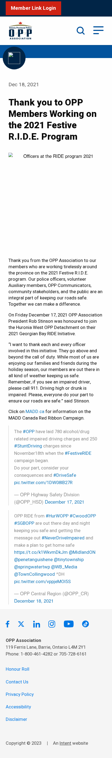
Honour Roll (17, 669)
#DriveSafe (64, 475)
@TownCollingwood (34, 574)
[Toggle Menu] (98, 29)
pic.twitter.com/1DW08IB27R (43, 482)
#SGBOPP (24, 523)
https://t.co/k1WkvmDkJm (41, 552)
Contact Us (17, 682)
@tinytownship (69, 559)
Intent (65, 743)
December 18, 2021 (34, 600)
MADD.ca (35, 411)
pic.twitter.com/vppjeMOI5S (42, 581)
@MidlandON (82, 552)
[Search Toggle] (81, 31)
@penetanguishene (33, 559)
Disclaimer (16, 719)
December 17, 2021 (64, 501)
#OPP (29, 431)
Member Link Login (33, 8)
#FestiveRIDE (78, 453)
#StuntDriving (28, 446)
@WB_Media (64, 567)
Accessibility (18, 706)
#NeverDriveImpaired (63, 538)
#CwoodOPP (83, 516)
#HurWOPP (57, 516)
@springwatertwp (32, 567)
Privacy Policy (20, 694)
